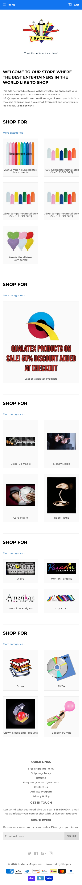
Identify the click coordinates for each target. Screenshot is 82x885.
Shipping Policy (41, 773)
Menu (11, 4)
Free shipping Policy (41, 768)
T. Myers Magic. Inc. (30, 864)
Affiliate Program (41, 791)
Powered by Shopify (58, 864)
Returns (41, 777)
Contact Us (41, 786)
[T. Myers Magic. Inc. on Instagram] (51, 854)
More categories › (14, 132)
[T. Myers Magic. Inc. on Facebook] (36, 854)
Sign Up (72, 836)
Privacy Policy (41, 796)
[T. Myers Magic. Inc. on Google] (43, 854)
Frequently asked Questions (41, 782)
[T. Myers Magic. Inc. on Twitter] (29, 854)
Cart (76, 4)
